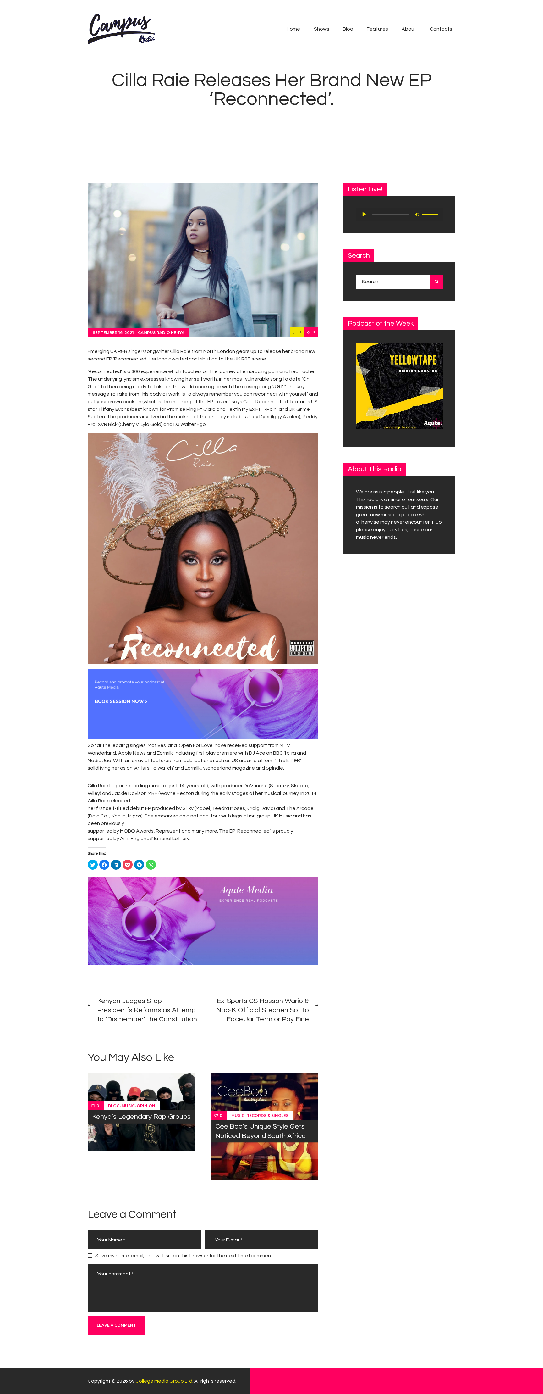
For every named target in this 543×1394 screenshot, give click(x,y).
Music (128, 1105)
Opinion (146, 1105)
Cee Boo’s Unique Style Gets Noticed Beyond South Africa (260, 1131)
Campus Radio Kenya (161, 332)
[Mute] (417, 214)
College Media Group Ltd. (164, 1381)
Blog (114, 1105)
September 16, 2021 (113, 332)
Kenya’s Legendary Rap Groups (141, 1116)
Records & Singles (267, 1115)
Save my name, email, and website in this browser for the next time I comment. (184, 1255)
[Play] (364, 214)
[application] (399, 214)
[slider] (431, 214)
